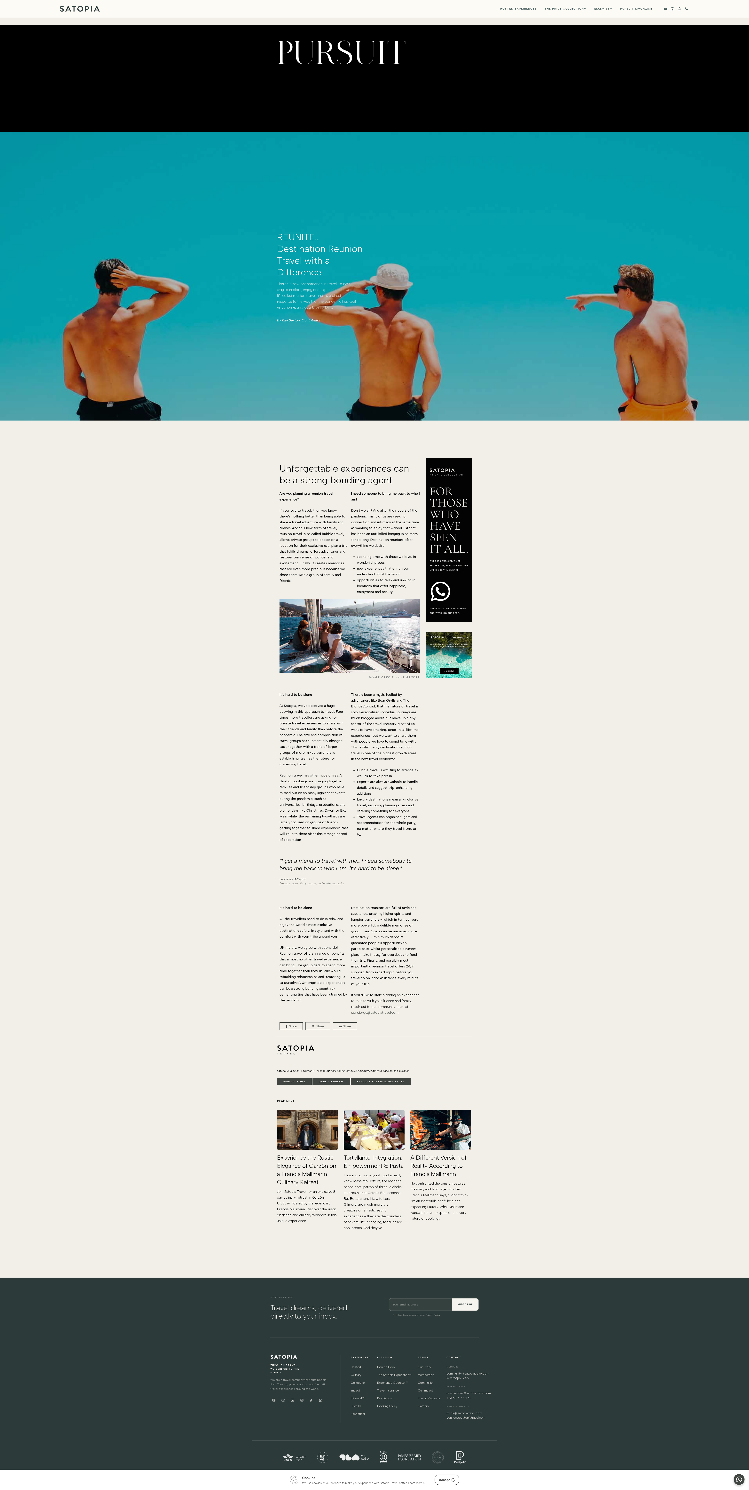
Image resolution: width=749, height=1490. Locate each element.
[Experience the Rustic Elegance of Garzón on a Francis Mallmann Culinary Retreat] (307, 1167)
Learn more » (416, 1483)
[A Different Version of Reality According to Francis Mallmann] (440, 1165)
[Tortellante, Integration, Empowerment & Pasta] (374, 1170)
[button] (294, 1081)
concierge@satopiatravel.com (374, 1012)
